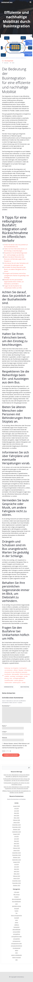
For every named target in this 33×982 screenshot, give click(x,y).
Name (4, 726)
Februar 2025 (16, 848)
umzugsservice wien (16, 943)
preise (16, 922)
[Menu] (30, 2)
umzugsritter (16, 939)
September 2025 (16, 832)
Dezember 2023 (16, 880)
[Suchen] (29, 767)
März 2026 (16, 818)
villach (16, 950)
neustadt (16, 918)
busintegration (23, 668)
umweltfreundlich (8, 680)
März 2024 (16, 873)
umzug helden (16, 932)
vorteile (23, 682)
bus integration (15, 668)
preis (16, 920)
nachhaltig (12, 676)
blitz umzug (16, 894)
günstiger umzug (16, 906)
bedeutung (7, 668)
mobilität (6, 676)
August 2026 (16, 806)
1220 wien (16, 892)
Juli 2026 (16, 808)
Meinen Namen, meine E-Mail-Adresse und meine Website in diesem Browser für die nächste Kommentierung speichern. (15, 746)
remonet (6, 63)
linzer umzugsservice (16, 915)
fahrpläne (21, 670)
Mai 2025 (16, 841)
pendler (26, 676)
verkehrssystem (17, 682)
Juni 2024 (16, 867)
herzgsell (16, 908)
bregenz (16, 897)
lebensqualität (15, 674)
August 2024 (16, 862)
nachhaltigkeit (19, 676)
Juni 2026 (16, 811)
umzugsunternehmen (16, 946)
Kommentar (6, 706)
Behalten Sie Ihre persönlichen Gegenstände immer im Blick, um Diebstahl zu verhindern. (14, 282)
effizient (16, 670)
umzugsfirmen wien (16, 936)
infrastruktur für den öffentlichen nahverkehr (15, 672)
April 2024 (16, 871)
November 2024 (16, 855)
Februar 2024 (16, 876)
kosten (16, 911)
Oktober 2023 (16, 885)
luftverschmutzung (24, 674)
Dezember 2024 (16, 853)
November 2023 (16, 883)
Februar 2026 (16, 820)
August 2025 (16, 834)
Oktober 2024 (16, 857)
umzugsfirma (16, 934)
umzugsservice (16, 941)
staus (10, 678)
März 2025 (16, 846)
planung (6, 678)
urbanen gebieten (18, 680)
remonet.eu (6, 2)
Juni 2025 (16, 839)
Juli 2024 (16, 864)
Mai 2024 (16, 869)
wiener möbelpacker (16, 955)
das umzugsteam (16, 899)
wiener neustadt (16, 957)
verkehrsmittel (8, 682)
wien (16, 953)
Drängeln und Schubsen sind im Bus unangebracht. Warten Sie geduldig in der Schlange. (16, 275)
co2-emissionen (8, 670)
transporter (16, 927)
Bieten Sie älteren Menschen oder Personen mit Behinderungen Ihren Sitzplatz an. (14, 259)
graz (16, 904)
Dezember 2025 (16, 825)
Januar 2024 (16, 878)
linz (16, 913)
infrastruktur (27, 670)
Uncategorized (8, 61)
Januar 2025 (16, 850)
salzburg (16, 925)
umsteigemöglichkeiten (19, 678)
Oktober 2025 (16, 829)
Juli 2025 (16, 836)
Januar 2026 (16, 822)
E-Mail (4, 732)
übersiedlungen (16, 929)
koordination (7, 674)
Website (4, 738)
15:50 (12, 63)
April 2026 (16, 815)
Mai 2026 (16, 813)
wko (16, 960)
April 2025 (16, 843)
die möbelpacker (16, 901)
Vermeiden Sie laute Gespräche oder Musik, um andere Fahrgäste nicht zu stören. (15, 269)
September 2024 (16, 860)
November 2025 (16, 827)
